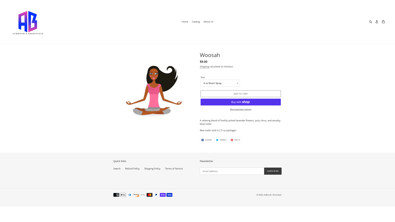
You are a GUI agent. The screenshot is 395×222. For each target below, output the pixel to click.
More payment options (240, 109)
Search (117, 168)
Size (203, 77)
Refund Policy (132, 168)
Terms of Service (174, 168)
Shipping (204, 66)
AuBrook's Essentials (273, 194)
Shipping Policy (152, 168)
